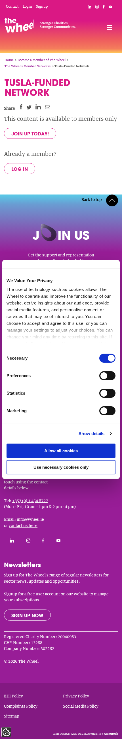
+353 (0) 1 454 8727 (30, 500)
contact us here (23, 525)
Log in (19, 169)
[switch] (107, 375)
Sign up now (27, 615)
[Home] (40, 26)
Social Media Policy (80, 706)
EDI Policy (13, 695)
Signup (42, 6)
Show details (91, 433)
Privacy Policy (76, 695)
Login (27, 6)
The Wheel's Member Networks (28, 66)
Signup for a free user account (32, 593)
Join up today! (30, 134)
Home (9, 60)
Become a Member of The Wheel (42, 60)
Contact (12, 6)
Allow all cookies (61, 450)
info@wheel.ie (30, 519)
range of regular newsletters (75, 574)
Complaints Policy (20, 706)
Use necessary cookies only (61, 467)
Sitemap (11, 716)
